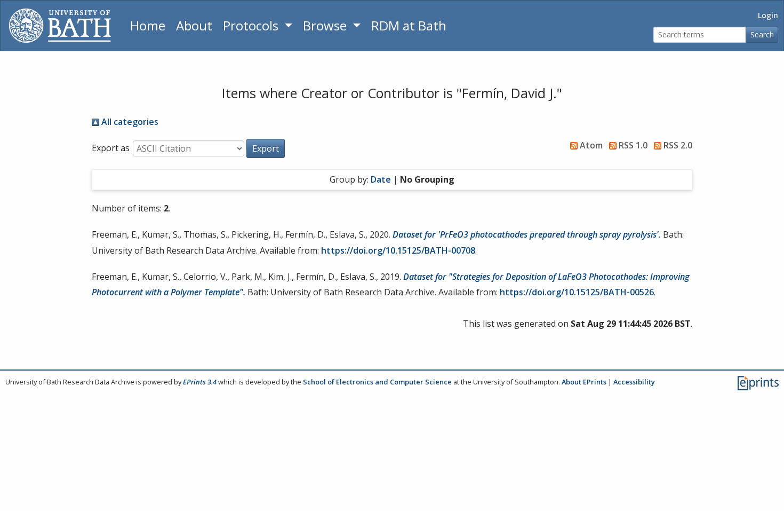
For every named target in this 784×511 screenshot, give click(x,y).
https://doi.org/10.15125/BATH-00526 (577, 292)
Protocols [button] (252, 25)
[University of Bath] (60, 25)
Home (147, 25)
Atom (590, 145)
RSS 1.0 (632, 145)
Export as (111, 148)
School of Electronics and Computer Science (377, 382)
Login (768, 15)
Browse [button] (326, 25)
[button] (265, 148)
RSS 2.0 (676, 145)
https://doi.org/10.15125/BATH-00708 (398, 250)
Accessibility (634, 382)
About (194, 25)
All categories (128, 122)
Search (762, 34)
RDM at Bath (408, 25)
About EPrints (584, 382)
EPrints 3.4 (200, 382)
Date (381, 179)
